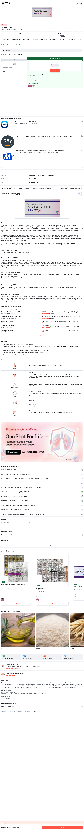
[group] (42, 11)
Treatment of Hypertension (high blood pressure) (17, 252)
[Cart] (81, 3)
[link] (8, 3)
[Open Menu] (3, 3)
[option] (6, 188)
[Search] (77, 3)
